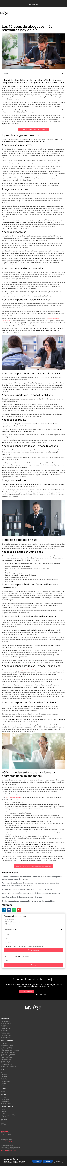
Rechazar (47, 1161)
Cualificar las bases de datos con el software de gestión (22, 897)
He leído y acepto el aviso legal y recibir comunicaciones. (24, 946)
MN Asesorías (5, 1025)
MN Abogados (5, 1021)
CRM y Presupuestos (7, 1057)
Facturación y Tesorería (8, 1056)
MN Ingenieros (5, 1030)
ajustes (22, 1163)
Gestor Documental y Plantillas (10, 1050)
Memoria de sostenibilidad (8, 1115)
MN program (4, 1131)
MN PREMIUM (5, 1101)
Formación (4, 1076)
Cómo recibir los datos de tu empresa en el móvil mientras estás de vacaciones (31, 893)
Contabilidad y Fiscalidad (8, 1054)
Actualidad (4, 1125)
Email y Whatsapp (6, 1047)
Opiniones (4, 1079)
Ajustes (58, 1161)
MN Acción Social (6, 1035)
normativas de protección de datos (23, 670)
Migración (4, 1074)
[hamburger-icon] (55, 13)
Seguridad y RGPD (6, 1064)
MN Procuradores (6, 1023)
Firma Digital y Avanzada (8, 1052)
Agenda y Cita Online (7, 1049)
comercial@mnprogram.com (9, 1141)
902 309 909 (4, 1150)
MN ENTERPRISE (6, 1103)
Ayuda (3, 1085)
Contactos (4, 1043)
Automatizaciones (6, 1063)
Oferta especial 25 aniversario (33, 2)
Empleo (3, 1113)
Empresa (3, 1109)
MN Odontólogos (6, 1028)
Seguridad (4, 1083)
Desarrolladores (5, 1081)
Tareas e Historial (6, 1059)
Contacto (3, 1116)
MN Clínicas (4, 1026)
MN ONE (3, 1098)
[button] (62, 73)
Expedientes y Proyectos (8, 1045)
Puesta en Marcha (6, 1073)
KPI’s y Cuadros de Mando (8, 1066)
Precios (3, 1091)
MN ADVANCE (5, 1099)
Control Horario (5, 1061)
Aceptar (37, 1161)
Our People (4, 1111)
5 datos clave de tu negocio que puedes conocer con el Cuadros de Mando (28, 901)
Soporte (3, 1078)
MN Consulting (5, 1033)
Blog (2, 1123)
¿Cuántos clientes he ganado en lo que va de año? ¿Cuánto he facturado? (28, 889)
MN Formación (5, 1037)
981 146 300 (33, 5)
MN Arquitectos (5, 1032)
